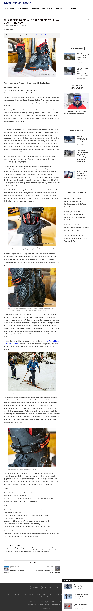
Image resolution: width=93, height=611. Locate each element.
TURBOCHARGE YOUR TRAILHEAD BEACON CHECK (82, 173)
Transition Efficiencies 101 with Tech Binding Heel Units (82, 139)
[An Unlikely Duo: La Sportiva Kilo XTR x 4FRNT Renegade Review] (68, 586)
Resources (9, 14)
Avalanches (10, 9)
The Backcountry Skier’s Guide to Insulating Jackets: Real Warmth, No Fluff (76, 227)
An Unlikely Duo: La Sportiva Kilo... (80, 585)
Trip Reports (61, 9)
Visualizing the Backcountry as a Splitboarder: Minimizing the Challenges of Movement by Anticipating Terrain (82, 157)
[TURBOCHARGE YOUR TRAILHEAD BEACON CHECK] (69, 174)
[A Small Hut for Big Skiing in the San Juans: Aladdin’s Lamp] (69, 56)
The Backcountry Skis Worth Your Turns (81, 595)
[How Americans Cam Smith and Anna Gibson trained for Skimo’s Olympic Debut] (68, 606)
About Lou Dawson (12, 594)
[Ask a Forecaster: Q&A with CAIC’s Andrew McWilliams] (76, 101)
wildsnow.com (10, 555)
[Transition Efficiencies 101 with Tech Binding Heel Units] (69, 139)
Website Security (46, 597)
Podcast (35, 9)
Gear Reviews (22, 9)
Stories (73, 9)
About (51, 594)
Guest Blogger (14, 25)
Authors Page (41, 594)
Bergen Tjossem (69, 198)
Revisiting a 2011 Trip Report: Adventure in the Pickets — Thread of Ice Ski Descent (82, 71)
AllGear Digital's (45, 602)
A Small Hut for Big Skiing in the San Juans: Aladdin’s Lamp (83, 56)
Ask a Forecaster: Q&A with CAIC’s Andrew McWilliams (75, 113)
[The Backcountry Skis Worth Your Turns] (68, 596)
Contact (59, 594)
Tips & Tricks (47, 9)
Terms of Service (28, 594)
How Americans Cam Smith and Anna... (80, 605)
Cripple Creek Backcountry (44, 35)
